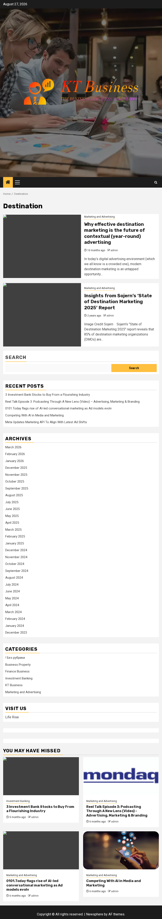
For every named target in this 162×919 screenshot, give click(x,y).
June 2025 (12, 509)
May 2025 (12, 516)
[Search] (155, 182)
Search (15, 357)
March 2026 (13, 447)
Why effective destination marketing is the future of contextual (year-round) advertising (114, 233)
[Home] (8, 182)
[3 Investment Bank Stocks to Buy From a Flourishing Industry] (41, 776)
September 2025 (16, 488)
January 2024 (14, 626)
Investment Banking (18, 678)
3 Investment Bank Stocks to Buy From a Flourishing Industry (47, 395)
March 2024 (13, 612)
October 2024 (14, 564)
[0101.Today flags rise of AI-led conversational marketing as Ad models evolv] (41, 850)
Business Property (18, 665)
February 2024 (15, 619)
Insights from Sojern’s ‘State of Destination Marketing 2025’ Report (118, 302)
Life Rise (12, 717)
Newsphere (94, 914)
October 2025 (14, 481)
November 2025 (16, 475)
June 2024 (12, 591)
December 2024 (16, 550)
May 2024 (12, 598)
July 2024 (11, 584)
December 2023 (16, 632)
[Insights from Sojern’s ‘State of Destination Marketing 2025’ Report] (42, 314)
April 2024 (12, 605)
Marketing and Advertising (99, 216)
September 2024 (16, 571)
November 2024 (16, 557)
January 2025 (14, 543)
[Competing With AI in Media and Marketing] (121, 850)
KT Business (14, 685)
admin (114, 250)
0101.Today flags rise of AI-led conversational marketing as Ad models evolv (58, 408)
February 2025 (15, 536)
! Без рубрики (15, 658)
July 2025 (11, 502)
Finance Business (17, 671)
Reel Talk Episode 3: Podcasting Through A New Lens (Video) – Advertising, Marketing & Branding (72, 402)
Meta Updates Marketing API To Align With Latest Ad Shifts (46, 422)
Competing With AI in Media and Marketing (34, 415)
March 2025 (13, 530)
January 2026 (14, 461)
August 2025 (14, 495)
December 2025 (16, 468)
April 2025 (12, 523)
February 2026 (15, 454)
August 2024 (14, 577)
